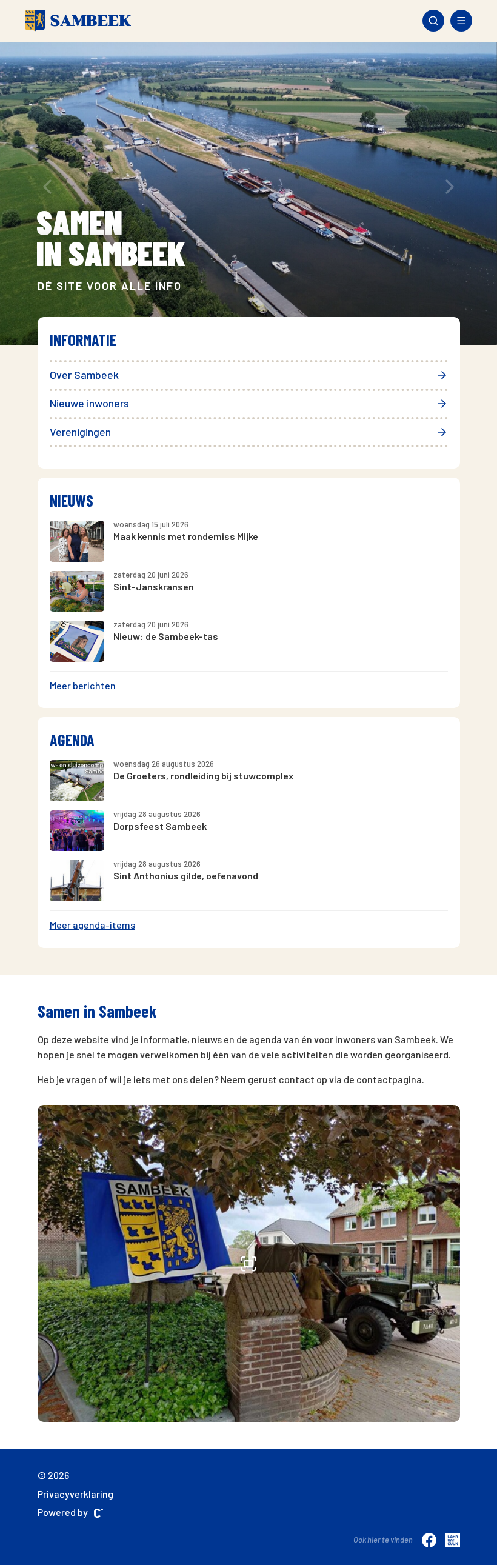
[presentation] (47, 186)
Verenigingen (80, 431)
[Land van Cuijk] (452, 1539)
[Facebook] (429, 1539)
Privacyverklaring (75, 1494)
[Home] (78, 21)
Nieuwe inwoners (89, 403)
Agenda (72, 739)
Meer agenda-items (92, 924)
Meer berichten (83, 685)
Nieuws (71, 500)
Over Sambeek (84, 374)
